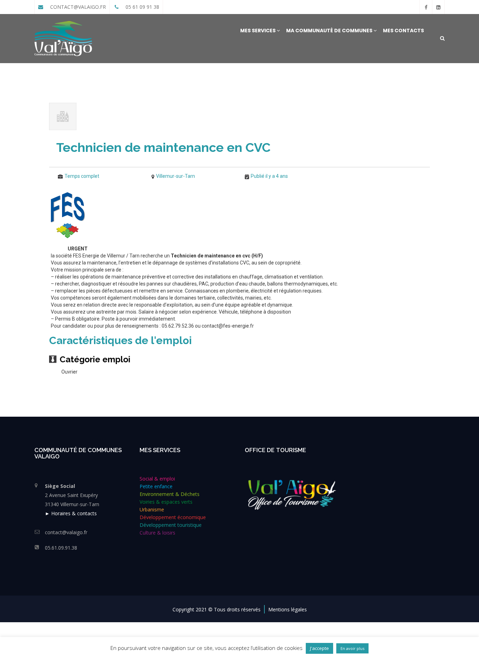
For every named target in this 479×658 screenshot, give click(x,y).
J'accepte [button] (319, 648)
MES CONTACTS (403, 30)
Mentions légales (287, 609)
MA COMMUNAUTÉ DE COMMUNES (329, 30)
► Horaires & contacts (71, 513)
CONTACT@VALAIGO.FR (77, 7)
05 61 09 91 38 (141, 7)
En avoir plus (352, 648)
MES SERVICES (258, 30)
